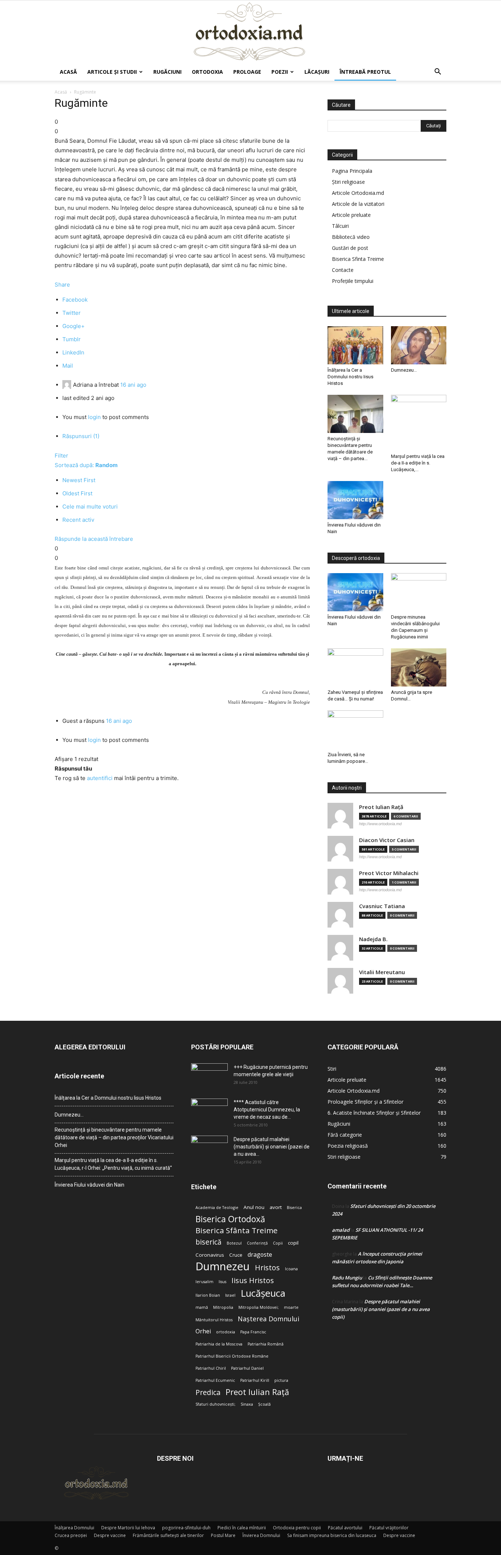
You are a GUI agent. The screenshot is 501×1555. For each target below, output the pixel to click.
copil (293, 1242)
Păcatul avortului (345, 1528)
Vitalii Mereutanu (382, 972)
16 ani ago (133, 384)
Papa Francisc (253, 1331)
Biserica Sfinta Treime (358, 258)
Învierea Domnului (261, 1535)
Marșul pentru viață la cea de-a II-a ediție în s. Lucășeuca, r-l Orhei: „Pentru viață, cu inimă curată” (113, 1164)
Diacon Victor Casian (386, 840)
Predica (207, 1392)
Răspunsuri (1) (80, 436)
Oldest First (77, 493)
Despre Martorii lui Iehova (128, 1528)
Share (62, 284)
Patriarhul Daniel (247, 1368)
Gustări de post (350, 247)
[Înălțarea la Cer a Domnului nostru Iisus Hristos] (355, 345)
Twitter (71, 312)
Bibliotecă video (351, 236)
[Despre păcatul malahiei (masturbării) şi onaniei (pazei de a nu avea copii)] (209, 1148)
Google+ (73, 326)
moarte (291, 1307)
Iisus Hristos (252, 1280)
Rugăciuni (167, 71)
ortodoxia (225, 1331)
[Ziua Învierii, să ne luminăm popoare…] (355, 729)
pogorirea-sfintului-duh (186, 1528)
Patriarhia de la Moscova (218, 1344)
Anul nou (254, 1207)
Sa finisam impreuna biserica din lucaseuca (331, 1535)
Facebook (75, 299)
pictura (281, 1380)
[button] (437, 72)
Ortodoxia (207, 71)
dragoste (260, 1255)
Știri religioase (348, 181)
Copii (278, 1243)
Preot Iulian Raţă (381, 807)
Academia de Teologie (216, 1207)
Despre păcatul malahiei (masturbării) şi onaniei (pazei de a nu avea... (272, 1146)
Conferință (257, 1243)
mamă (201, 1307)
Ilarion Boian (207, 1295)
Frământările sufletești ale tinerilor (168, 1535)
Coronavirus (209, 1255)
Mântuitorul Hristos (214, 1319)
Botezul (234, 1243)
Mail (67, 365)
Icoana (291, 1268)
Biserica (294, 1207)
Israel (230, 1295)
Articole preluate (351, 214)
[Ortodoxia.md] (250, 32)
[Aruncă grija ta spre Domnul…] (419, 667)
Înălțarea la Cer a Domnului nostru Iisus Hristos (350, 376)
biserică (208, 1242)
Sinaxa (247, 1404)
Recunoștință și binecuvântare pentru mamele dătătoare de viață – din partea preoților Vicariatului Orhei (114, 1137)
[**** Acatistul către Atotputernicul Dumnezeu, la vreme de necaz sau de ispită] (209, 1111)
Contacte (343, 269)
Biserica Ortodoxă (230, 1219)
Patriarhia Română (266, 1344)
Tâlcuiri (340, 225)
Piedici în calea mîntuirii (241, 1528)
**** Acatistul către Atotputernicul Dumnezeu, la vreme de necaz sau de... (267, 1109)
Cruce (235, 1255)
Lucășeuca (263, 1293)
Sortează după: (86, 465)
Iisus (222, 1281)
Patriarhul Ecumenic (215, 1380)
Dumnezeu (222, 1266)
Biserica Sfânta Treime (236, 1230)
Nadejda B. (373, 939)
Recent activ (78, 519)
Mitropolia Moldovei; (258, 1307)
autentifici (100, 778)
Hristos (267, 1267)
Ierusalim (204, 1281)
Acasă (68, 71)
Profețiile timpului (352, 280)
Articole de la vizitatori (358, 203)
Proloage (247, 71)
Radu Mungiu (347, 1277)
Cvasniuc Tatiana (382, 906)
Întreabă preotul (365, 71)
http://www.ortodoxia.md (380, 824)
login (94, 417)
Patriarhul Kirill (254, 1380)
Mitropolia (223, 1307)
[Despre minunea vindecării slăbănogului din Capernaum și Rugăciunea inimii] (419, 592)
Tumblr (71, 339)
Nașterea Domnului (268, 1319)
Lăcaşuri (316, 71)
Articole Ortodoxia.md (358, 192)
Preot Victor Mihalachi (388, 873)
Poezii (279, 71)
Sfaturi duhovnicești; (215, 1404)
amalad (341, 1230)
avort (276, 1207)
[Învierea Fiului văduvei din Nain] (355, 500)
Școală (264, 1404)
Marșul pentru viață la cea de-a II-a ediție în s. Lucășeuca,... (418, 463)
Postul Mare (223, 1535)
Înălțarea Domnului (74, 1528)
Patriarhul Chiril (210, 1368)
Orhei (203, 1331)
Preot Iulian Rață (257, 1392)
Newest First (78, 480)
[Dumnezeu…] (419, 345)
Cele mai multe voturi (90, 506)
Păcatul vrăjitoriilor (389, 1528)
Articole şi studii (112, 71)
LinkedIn (73, 352)
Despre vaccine (110, 1535)
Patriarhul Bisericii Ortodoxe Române (231, 1356)
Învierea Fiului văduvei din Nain (89, 1185)
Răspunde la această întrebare (94, 538)
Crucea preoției (71, 1535)
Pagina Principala (352, 170)
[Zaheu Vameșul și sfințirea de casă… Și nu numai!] (355, 667)
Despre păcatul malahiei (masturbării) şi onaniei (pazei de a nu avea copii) (381, 1309)
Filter (61, 455)
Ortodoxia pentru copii (297, 1528)
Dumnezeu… (404, 370)
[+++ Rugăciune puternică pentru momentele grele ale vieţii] (209, 1076)
